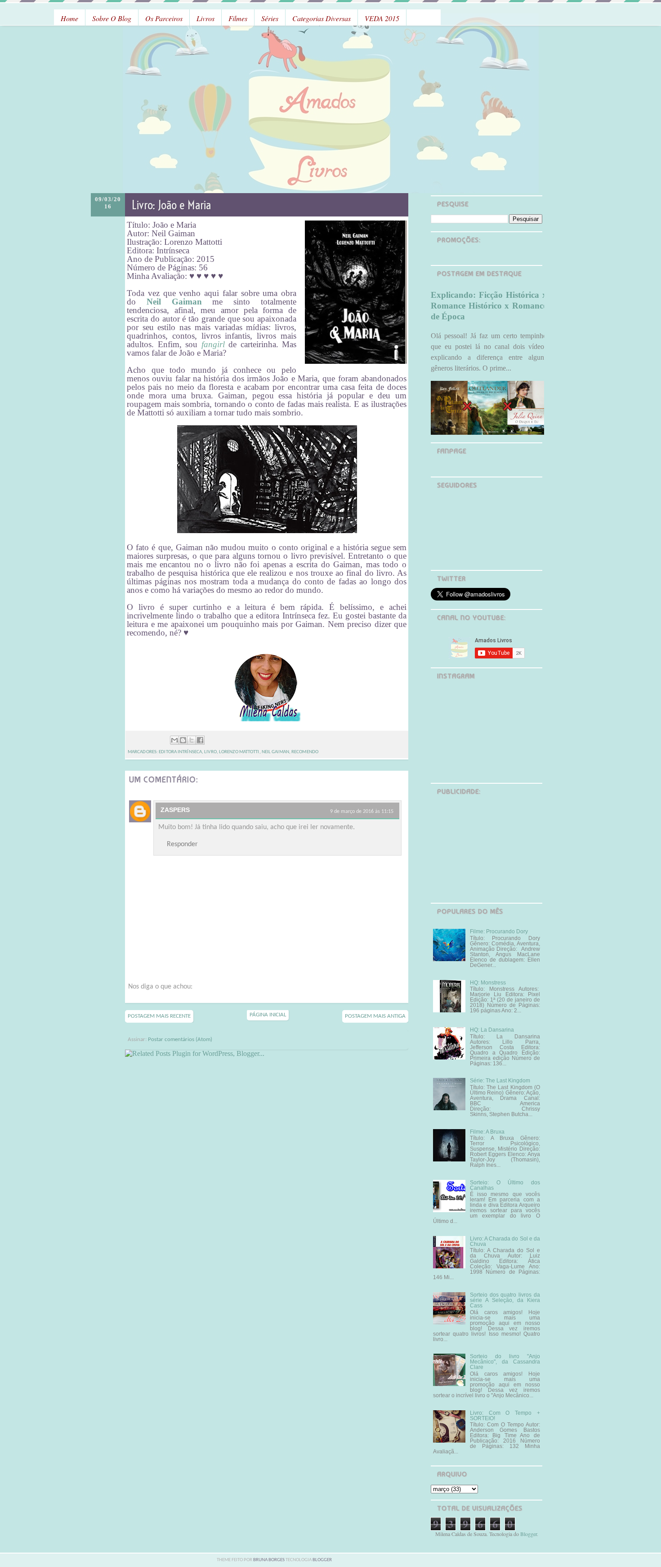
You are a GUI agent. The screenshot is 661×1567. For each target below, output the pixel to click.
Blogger (528, 1533)
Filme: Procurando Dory (499, 931)
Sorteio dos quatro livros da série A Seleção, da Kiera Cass (505, 1300)
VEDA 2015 (382, 18)
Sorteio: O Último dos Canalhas (505, 1185)
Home (69, 18)
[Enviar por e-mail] (174, 740)
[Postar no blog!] (183, 740)
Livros (205, 18)
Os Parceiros (164, 18)
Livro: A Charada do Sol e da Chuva (505, 1241)
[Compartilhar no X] (191, 740)
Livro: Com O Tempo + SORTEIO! (505, 1415)
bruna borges (269, 1560)
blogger (322, 1560)
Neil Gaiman (275, 752)
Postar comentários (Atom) (180, 1039)
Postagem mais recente (159, 1016)
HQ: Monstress (488, 983)
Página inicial (268, 1015)
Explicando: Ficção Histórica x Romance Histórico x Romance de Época (489, 305)
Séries (269, 18)
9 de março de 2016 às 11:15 (361, 811)
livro (210, 752)
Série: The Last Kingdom (500, 1080)
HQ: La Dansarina (492, 1030)
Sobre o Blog (111, 18)
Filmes (237, 18)
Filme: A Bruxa (487, 1132)
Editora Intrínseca (180, 752)
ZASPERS (175, 809)
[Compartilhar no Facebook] (200, 740)
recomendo (304, 752)
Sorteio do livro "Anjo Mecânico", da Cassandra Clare (505, 1361)
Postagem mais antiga (375, 1016)
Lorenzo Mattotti (239, 752)
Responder (182, 844)
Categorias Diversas (321, 18)
